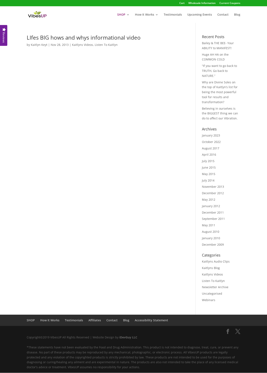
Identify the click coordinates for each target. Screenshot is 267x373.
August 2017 (210, 148)
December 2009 (213, 245)
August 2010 (210, 232)
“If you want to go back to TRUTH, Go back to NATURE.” (219, 71)
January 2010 (211, 238)
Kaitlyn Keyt (39, 45)
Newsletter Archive (215, 287)
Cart (182, 3)
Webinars (208, 300)
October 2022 (211, 142)
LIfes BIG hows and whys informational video (84, 37)
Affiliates (94, 320)
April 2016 (209, 154)
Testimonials (173, 14)
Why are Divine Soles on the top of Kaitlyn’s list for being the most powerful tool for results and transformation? (220, 92)
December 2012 (213, 193)
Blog (237, 14)
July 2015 (208, 161)
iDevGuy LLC (128, 337)
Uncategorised (212, 293)
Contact (223, 14)
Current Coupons (229, 3)
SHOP (31, 320)
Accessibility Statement (151, 320)
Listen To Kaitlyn (106, 45)
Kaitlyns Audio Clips (216, 261)
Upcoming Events (199, 14)
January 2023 (211, 135)
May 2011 (208, 225)
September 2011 (213, 219)
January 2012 (211, 206)
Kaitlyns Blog (211, 268)
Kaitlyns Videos (82, 45)
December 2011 (213, 212)
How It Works (144, 14)
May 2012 (208, 200)
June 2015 (209, 167)
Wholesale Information (202, 3)
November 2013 (213, 187)
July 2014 (208, 180)
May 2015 (208, 174)
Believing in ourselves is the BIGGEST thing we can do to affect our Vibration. (220, 113)
